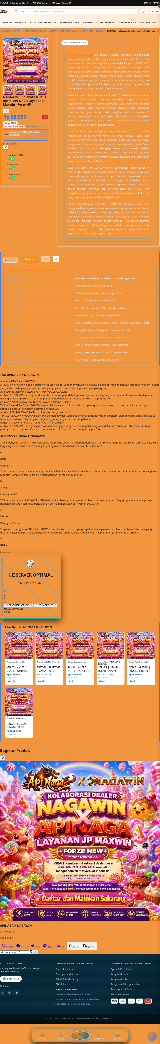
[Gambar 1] (8, 90)
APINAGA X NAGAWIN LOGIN (35, 31)
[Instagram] (9, 993)
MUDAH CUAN (148, 22)
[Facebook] (2, 993)
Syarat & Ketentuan (121, 969)
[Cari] (16, 11)
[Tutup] (5, 147)
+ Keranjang (29, 259)
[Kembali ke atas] (153, 1028)
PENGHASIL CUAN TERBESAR (98, 22)
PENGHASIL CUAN (69, 22)
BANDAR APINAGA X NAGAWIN (63, 31)
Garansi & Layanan (120, 994)
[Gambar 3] (31, 90)
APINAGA (93, 229)
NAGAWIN (135, 131)
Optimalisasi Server (65, 969)
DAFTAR (147, 3)
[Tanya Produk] (55, 259)
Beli (46, 259)
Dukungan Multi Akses (67, 974)
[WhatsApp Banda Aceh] (13, 178)
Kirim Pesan (13, 978)
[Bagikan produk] (6, 111)
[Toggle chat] (152, 1036)
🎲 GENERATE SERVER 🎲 (18, 605)
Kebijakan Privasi (119, 974)
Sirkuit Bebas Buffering (67, 979)
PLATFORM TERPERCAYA (43, 22)
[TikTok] (17, 993)
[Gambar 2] (20, 90)
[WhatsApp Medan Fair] (13, 168)
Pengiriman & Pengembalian (125, 984)
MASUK (156, 3)
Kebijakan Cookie (119, 979)
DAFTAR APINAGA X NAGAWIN (91, 31)
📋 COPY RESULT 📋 (45, 605)
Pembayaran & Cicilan (122, 989)
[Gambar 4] (42, 90)
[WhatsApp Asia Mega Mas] (12, 158)
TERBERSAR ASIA (127, 22)
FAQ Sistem (61, 984)
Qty (5, 255)
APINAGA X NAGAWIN (14, 22)
